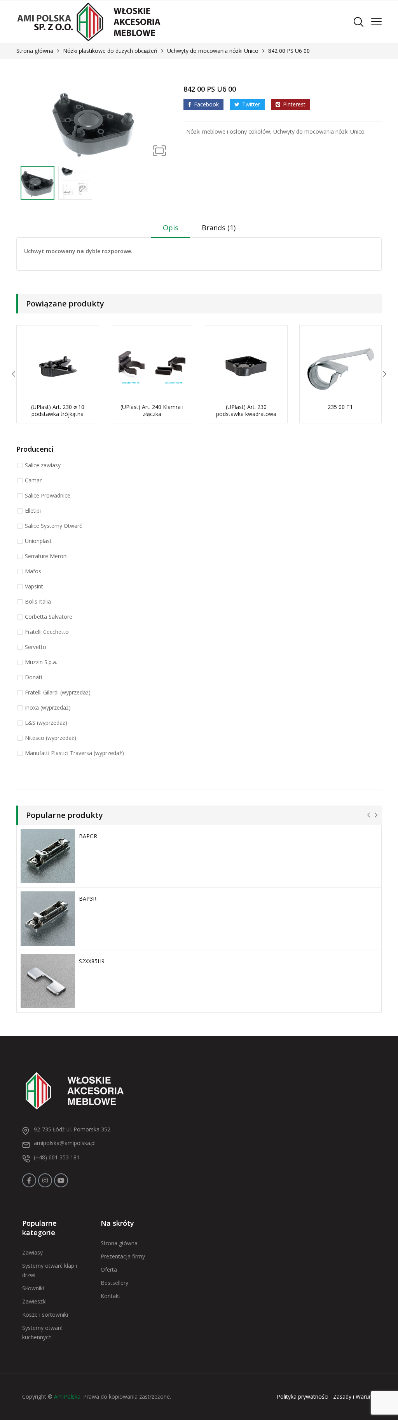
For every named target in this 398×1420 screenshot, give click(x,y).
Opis (170, 227)
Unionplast (38, 541)
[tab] (170, 230)
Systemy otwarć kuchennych (42, 1332)
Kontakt (110, 1296)
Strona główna (34, 50)
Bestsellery (114, 1282)
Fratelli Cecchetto (47, 631)
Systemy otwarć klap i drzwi (49, 1270)
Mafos (33, 571)
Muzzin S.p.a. (41, 662)
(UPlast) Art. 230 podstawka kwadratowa (246, 410)
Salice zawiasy (43, 465)
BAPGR (88, 836)
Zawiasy (32, 1252)
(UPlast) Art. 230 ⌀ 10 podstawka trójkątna (57, 410)
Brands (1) (219, 227)
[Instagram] (45, 1180)
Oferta (109, 1269)
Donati (33, 677)
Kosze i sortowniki (45, 1314)
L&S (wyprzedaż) (46, 722)
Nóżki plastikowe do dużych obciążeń (110, 50)
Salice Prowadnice (47, 495)
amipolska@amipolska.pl (65, 1143)
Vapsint (34, 586)
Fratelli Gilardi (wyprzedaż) (58, 692)
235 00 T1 (340, 407)
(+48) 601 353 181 (57, 1157)
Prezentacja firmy (123, 1256)
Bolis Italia (38, 601)
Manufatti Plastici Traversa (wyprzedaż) (74, 753)
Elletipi (33, 510)
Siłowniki (33, 1288)
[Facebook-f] (29, 1180)
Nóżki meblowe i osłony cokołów (228, 131)
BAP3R (87, 898)
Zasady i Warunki (354, 1396)
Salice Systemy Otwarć (53, 525)
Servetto (35, 647)
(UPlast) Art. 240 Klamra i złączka (151, 410)
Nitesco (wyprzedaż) (50, 737)
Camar (33, 480)
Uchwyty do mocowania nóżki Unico (212, 50)
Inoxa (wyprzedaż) (48, 707)
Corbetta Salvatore (48, 616)
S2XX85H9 (92, 961)
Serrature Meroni (46, 556)
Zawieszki (34, 1301)
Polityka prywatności (302, 1396)
